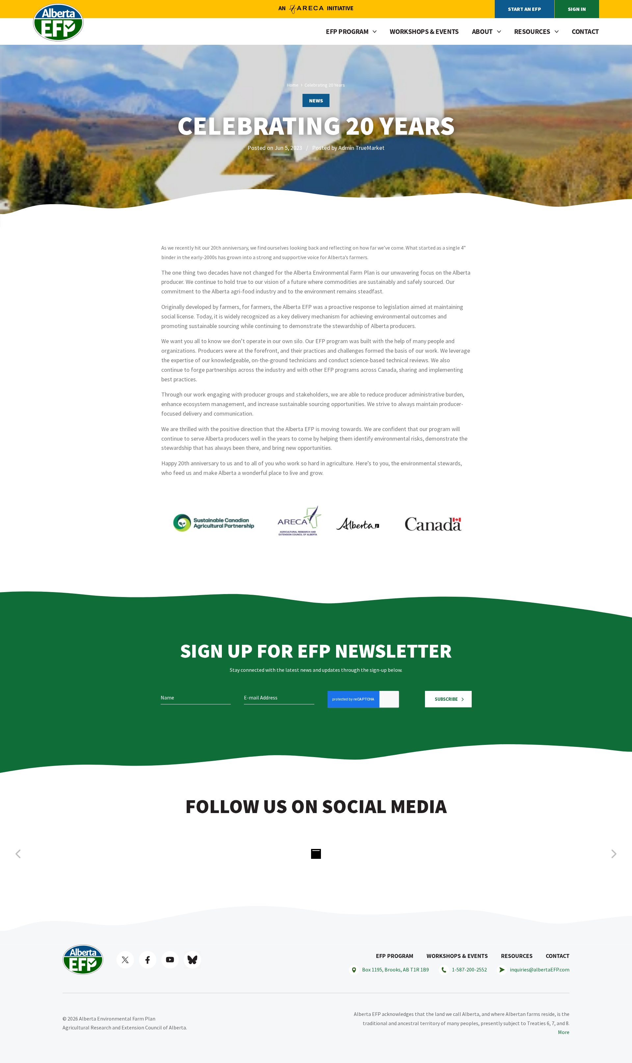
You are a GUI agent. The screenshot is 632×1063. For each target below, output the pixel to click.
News (316, 100)
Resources (517, 956)
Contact (585, 31)
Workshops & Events (424, 31)
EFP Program (394, 956)
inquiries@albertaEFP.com (539, 969)
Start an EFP (524, 9)
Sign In (577, 9)
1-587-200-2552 (469, 969)
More (563, 1032)
